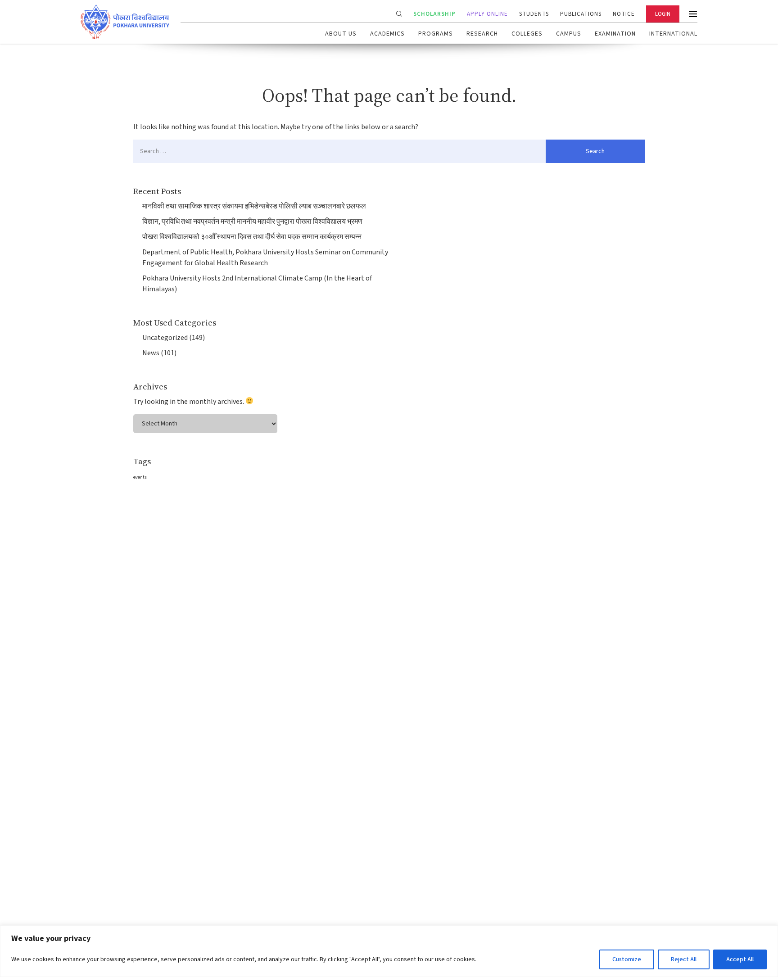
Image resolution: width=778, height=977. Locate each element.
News (150, 353)
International (673, 33)
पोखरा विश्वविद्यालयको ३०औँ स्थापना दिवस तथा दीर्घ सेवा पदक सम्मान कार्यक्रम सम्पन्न (252, 237)
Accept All (740, 959)
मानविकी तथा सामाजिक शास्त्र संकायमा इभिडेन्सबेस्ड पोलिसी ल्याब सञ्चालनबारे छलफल (254, 206)
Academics (387, 33)
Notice (624, 14)
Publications (581, 14)
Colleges (527, 33)
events (140, 477)
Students (534, 14)
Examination (615, 33)
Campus (568, 33)
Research (482, 33)
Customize (626, 959)
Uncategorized (165, 338)
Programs (435, 33)
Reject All (684, 959)
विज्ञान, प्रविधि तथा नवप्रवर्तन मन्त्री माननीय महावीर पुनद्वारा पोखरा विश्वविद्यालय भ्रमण (252, 221)
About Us (341, 33)
